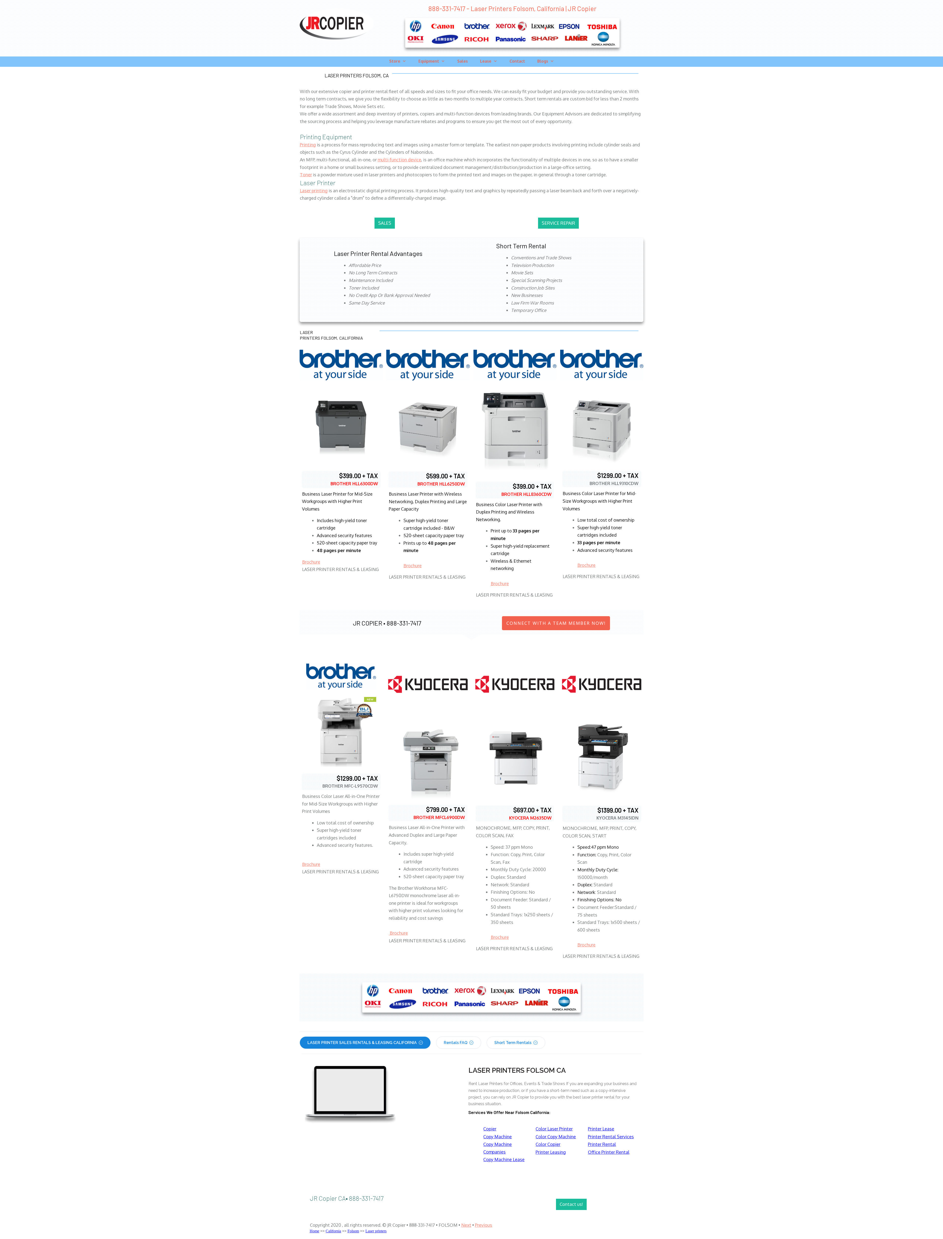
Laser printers (376, 1231)
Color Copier (548, 1144)
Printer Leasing (551, 1152)
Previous (483, 1225)
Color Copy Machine (556, 1136)
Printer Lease (601, 1128)
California (333, 1231)
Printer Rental (602, 1144)
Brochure (311, 562)
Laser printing (314, 190)
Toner (306, 174)
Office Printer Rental (608, 1152)
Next (466, 1225)
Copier (489, 1128)
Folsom (353, 1231)
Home (314, 1231)
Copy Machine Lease (504, 1159)
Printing (308, 144)
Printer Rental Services (611, 1136)
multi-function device (399, 159)
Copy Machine (497, 1136)
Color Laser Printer (554, 1128)
